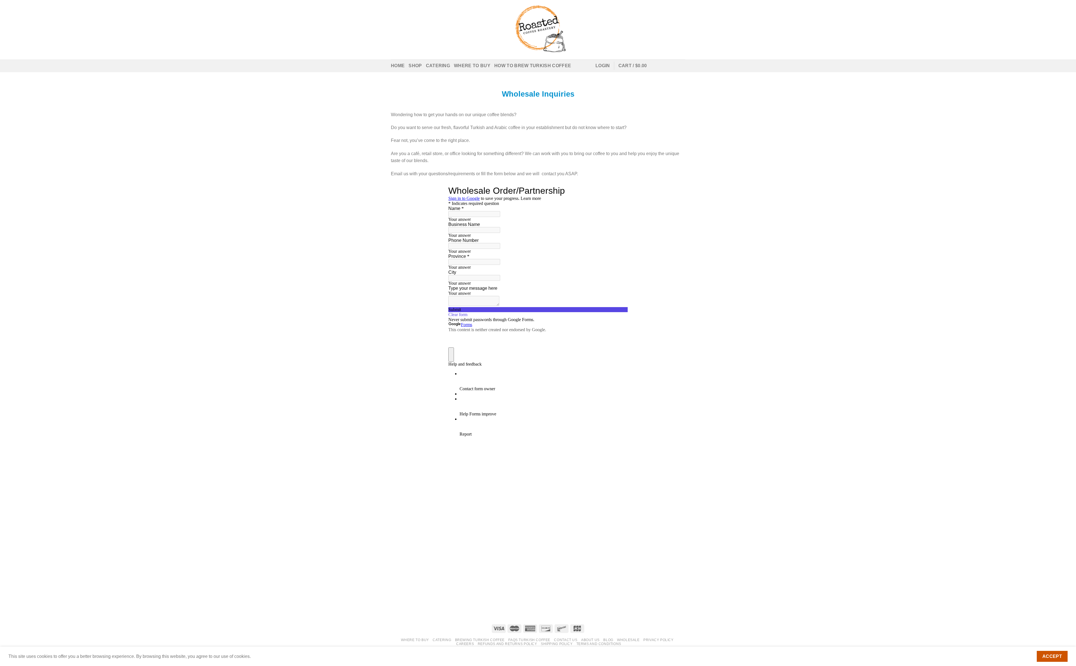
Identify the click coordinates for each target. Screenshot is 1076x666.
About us (590, 640)
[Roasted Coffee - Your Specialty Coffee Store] (538, 29)
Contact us (565, 640)
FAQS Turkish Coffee (529, 640)
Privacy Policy (658, 640)
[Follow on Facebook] (659, 65)
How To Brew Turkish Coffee (532, 65)
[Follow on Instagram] (667, 65)
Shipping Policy (556, 644)
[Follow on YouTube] (681, 65)
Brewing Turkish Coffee (480, 640)
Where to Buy (472, 65)
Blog (608, 640)
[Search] (577, 66)
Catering (438, 65)
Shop (415, 65)
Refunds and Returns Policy (507, 644)
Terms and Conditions (598, 644)
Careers (465, 644)
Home (398, 65)
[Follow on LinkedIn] (674, 65)
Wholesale (628, 640)
